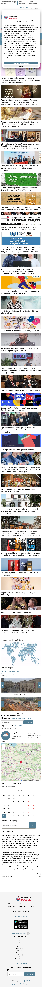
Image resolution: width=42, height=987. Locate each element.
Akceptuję (17, 718)
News (20, 942)
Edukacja (20, 955)
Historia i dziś (20, 951)
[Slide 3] (22, 690)
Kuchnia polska (20, 953)
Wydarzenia (20, 947)
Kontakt (20, 961)
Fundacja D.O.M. (25, 981)
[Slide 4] (26, 690)
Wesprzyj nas (14, 984)
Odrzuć (21, 66)
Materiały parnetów (20, 959)
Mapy (20, 940)
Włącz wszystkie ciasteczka (21, 63)
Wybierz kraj (24, 8)
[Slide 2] (19, 690)
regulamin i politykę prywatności (21, 718)
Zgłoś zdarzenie (22, 3)
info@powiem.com (21, 916)
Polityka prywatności (26, 984)
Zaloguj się (34, 8)
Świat (20, 945)
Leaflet (23, 780)
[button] (21, 762)
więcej (38, 874)
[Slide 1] (15, 690)
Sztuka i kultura (20, 949)
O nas (20, 957)
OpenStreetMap (31, 780)
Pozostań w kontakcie (19, 933)
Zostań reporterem (33, 3)
